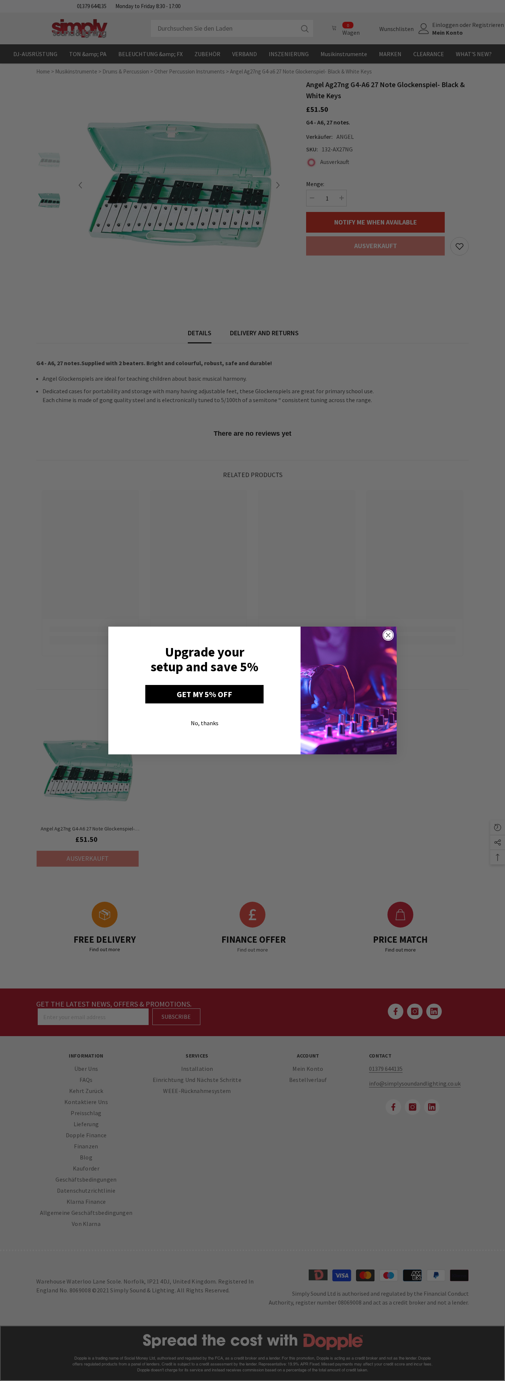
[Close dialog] (388, 635)
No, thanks (204, 723)
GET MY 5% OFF (204, 694)
